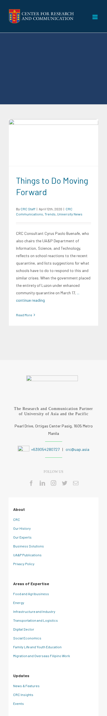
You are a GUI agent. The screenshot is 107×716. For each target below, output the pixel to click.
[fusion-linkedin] (42, 483)
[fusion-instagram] (53, 483)
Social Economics (27, 638)
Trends (58, 146)
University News (77, 146)
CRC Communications (34, 146)
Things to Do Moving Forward (53, 139)
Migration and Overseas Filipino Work (41, 656)
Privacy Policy (24, 564)
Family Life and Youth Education (37, 647)
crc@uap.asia (77, 449)
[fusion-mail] (75, 483)
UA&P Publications (27, 555)
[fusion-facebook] (31, 483)
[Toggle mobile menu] (95, 17)
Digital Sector (23, 629)
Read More (24, 315)
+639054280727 (45, 449)
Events (18, 703)
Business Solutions (28, 546)
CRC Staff (28, 209)
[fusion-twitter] (64, 483)
